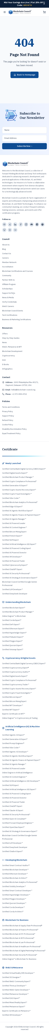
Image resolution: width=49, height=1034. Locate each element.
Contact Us (6, 253)
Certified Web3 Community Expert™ (16, 981)
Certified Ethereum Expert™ (13, 628)
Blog (4, 249)
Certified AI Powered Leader (13, 523)
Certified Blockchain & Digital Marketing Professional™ (24, 950)
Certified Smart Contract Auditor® (15, 865)
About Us (6, 245)
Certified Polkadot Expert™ (13, 637)
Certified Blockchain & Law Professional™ (18, 942)
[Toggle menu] (4, 12)
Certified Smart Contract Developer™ (17, 890)
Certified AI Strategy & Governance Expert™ (19, 578)
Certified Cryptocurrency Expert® (15, 668)
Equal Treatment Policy (11, 433)
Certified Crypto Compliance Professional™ (19, 481)
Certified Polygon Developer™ (14, 899)
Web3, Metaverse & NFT (12, 347)
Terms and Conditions (11, 407)
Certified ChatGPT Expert (12, 569)
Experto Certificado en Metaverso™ (16, 1011)
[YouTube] (4, 224)
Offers (5, 333)
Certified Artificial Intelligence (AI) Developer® (20, 781)
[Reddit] (42, 224)
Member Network (9, 262)
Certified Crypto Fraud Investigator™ (17, 494)
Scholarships (7, 289)
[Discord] (31, 224)
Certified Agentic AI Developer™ (15, 752)
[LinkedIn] (15, 224)
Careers (5, 258)
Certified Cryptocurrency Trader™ (15, 684)
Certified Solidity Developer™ (14, 886)
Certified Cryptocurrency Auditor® (16, 672)
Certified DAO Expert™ (11, 998)
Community (6, 275)
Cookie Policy (7, 424)
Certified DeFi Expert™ (11, 624)
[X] (10, 224)
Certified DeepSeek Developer (14, 594)
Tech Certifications (9, 315)
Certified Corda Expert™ (11, 620)
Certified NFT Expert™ (11, 710)
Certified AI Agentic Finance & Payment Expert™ (21, 515)
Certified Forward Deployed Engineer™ (17, 823)
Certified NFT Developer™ (12, 705)
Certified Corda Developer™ (13, 907)
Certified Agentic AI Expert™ (13, 735)
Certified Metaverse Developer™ (15, 994)
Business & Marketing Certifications (16, 319)
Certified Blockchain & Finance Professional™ (20, 930)
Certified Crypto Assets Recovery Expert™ (19, 490)
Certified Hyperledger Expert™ (14, 633)
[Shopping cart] (44, 12)
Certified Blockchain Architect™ (14, 878)
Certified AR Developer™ (12, 557)
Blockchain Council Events (12, 311)
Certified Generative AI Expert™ (15, 485)
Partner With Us (8, 280)
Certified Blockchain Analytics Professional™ (20, 502)
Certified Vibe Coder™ (11, 498)
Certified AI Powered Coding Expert (16, 548)
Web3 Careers (8, 306)
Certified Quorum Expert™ (12, 645)
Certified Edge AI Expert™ (12, 506)
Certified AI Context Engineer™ (14, 527)
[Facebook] (21, 224)
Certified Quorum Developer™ (14, 903)
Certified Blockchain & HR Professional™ (18, 938)
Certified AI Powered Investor (14, 552)
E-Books (5, 364)
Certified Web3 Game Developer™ (16, 990)
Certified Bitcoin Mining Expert (14, 532)
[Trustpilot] (10, 230)
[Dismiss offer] (44, 3)
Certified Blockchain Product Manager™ (18, 477)
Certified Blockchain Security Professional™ (19, 955)
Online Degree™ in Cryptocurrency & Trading (19, 718)
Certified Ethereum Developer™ (15, 874)
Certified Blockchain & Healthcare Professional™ (21, 946)
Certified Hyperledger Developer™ (16, 895)
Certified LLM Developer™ (12, 589)
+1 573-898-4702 (16, 394)
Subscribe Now (24, 146)
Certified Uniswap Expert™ (12, 649)
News (4, 342)
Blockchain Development (12, 351)
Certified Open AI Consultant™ (14, 819)
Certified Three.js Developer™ (14, 986)
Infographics (7, 369)
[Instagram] (26, 224)
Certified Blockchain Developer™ (15, 870)
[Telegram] (37, 224)
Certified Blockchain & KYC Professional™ (18, 934)
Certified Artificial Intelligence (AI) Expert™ (19, 544)
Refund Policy (7, 420)
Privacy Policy (7, 411)
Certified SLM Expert (10, 540)
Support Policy (8, 416)
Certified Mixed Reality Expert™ (14, 1002)
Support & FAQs (8, 293)
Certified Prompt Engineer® (13, 743)
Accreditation (7, 267)
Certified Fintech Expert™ (12, 536)
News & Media (8, 297)
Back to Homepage (26, 74)
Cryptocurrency (8, 355)
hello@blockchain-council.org (20, 390)
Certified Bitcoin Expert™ (12, 697)
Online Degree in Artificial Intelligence (17, 772)
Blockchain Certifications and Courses (17, 271)
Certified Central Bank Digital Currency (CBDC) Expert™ (24, 469)
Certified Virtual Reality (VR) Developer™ (18, 973)
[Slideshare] (4, 230)
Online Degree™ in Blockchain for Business (19, 959)
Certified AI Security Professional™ (16, 573)
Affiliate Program (9, 284)
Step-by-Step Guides (10, 338)
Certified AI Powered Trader (13, 561)
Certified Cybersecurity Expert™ (15, 565)
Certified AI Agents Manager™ (14, 519)
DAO (4, 360)
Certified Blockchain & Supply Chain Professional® (22, 925)
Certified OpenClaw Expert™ (13, 827)
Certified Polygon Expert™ (12, 641)
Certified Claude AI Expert (12, 810)
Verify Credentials (9, 302)
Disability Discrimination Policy (14, 429)
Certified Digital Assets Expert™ (15, 473)
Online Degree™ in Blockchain (14, 616)
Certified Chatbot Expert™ (12, 851)
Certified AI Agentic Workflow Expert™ (17, 511)
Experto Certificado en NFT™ (13, 714)
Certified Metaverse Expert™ (13, 1006)
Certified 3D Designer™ (11, 977)
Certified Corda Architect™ (13, 911)
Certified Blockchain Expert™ (13, 608)
